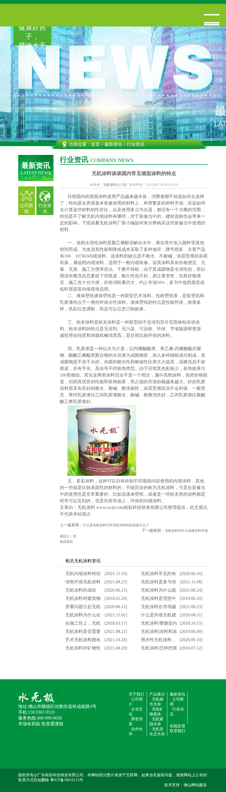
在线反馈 (177, 726)
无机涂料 (109, 185)
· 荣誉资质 (136, 721)
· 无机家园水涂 (156, 721)
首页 (95, 144)
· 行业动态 (177, 711)
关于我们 (136, 694)
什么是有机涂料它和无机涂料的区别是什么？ (116, 525)
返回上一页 (68, 536)
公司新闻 (26, 208)
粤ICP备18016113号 (66, 780)
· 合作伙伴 (136, 731)
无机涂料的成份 (80, 590)
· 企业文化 (136, 711)
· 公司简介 (136, 701)
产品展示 (157, 694)
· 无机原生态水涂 (157, 731)
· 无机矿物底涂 (156, 711)
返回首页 (66, 542)
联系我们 (177, 731)
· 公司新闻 (177, 701)
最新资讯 (113, 144)
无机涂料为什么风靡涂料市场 (186, 531)
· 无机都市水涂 (156, 701)
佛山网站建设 (195, 785)
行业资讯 (45, 208)
